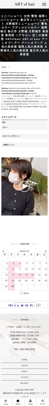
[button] (24, 186)
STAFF (24, 371)
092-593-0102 (27, 349)
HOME (24, 360)
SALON (24, 366)
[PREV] (4, 251)
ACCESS (24, 377)
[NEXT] (45, 251)
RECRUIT (24, 383)
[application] (24, 186)
